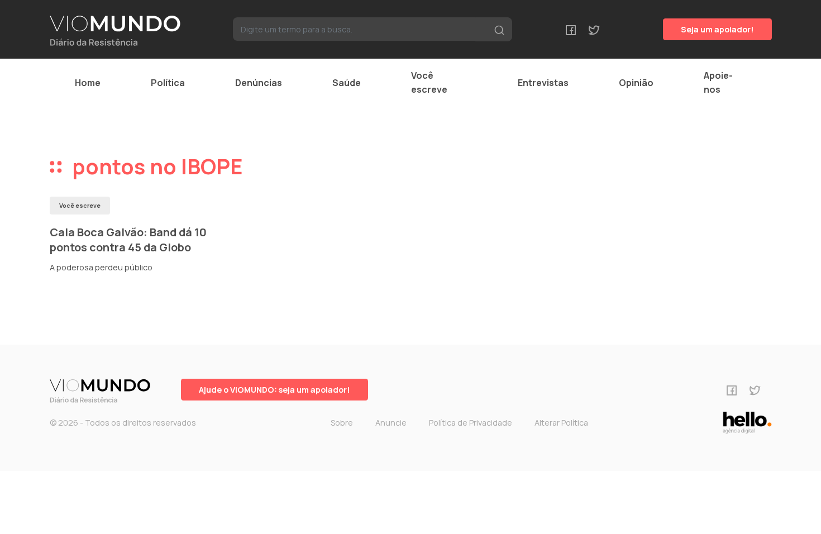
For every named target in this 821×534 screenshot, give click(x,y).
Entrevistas (543, 83)
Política (168, 83)
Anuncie (391, 422)
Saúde (346, 83)
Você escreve (429, 82)
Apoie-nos (718, 82)
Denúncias (258, 83)
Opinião (636, 83)
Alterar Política (561, 422)
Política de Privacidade (470, 422)
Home (88, 83)
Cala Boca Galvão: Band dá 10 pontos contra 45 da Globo (128, 240)
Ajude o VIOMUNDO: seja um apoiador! (274, 389)
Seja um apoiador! (717, 29)
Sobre (342, 422)
